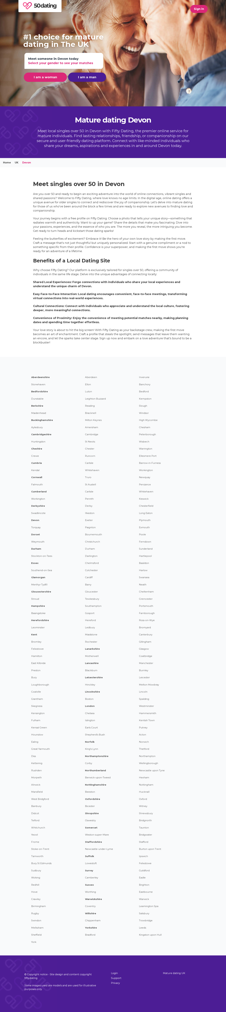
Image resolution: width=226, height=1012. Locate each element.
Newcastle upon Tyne (152, 770)
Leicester (144, 677)
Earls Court (91, 727)
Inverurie (144, 377)
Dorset (35, 534)
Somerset (91, 827)
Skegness (36, 706)
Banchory (144, 384)
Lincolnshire (92, 691)
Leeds (142, 927)
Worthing (90, 891)
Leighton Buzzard (95, 398)
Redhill (35, 884)
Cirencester (146, 598)
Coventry (90, 906)
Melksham (37, 927)
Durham (36, 548)
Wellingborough (148, 763)
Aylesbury (37, 427)
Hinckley (90, 684)
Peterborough (147, 434)
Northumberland (95, 770)
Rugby (35, 913)
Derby (88, 505)
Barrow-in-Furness (150, 462)
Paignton (90, 527)
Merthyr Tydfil (39, 584)
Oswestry (90, 820)
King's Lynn (91, 748)
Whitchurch (38, 827)
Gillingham (145, 641)
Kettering (36, 763)
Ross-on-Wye (147, 620)
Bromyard (145, 627)
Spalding (144, 698)
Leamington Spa (148, 906)
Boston (89, 698)
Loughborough (40, 684)
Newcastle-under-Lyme (99, 849)
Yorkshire (91, 927)
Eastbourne (146, 891)
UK (16, 162)
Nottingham (146, 784)
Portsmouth (146, 605)
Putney (143, 727)
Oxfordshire (92, 799)
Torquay (36, 527)
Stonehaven (38, 384)
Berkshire (37, 405)
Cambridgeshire (41, 434)
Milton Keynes (93, 420)
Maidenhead (38, 413)
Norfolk (90, 741)
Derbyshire (38, 505)
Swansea (144, 577)
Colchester (91, 570)
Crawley (35, 899)
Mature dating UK (174, 973)
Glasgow (144, 648)
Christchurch (92, 541)
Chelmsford (92, 563)
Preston (35, 670)
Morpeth (36, 777)
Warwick (144, 899)
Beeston (90, 791)
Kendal (35, 470)
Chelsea (89, 713)
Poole (142, 534)
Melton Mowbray (149, 684)
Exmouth (144, 527)
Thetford (144, 748)
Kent (34, 634)
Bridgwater (145, 834)
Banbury (36, 806)
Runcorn (90, 455)
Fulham (35, 720)
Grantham (37, 698)
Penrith (89, 498)
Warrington (145, 448)
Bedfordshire (39, 391)
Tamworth (37, 856)
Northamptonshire (96, 756)
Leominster (38, 627)
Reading (90, 405)
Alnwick (35, 784)
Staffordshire (93, 841)
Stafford (143, 841)
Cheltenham (146, 591)
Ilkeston (89, 513)
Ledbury (90, 627)
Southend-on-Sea (41, 570)
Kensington (38, 713)
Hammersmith (147, 713)
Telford (35, 820)
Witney (143, 806)
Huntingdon (38, 441)
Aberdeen (91, 377)
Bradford (90, 934)
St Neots (90, 441)
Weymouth (37, 541)
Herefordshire (40, 620)
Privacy (115, 983)
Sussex (89, 884)
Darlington (91, 556)
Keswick (144, 498)
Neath (142, 584)
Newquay (144, 477)
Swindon (36, 920)
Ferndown (145, 541)
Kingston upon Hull (150, 934)
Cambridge (91, 434)
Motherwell (92, 656)
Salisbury (144, 913)
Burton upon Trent (150, 849)
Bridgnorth (145, 820)
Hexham (144, 777)
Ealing (34, 741)
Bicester (90, 806)
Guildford (144, 870)
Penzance (145, 484)
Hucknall (144, 791)
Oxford (143, 799)
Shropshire (92, 813)
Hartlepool (145, 556)
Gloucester (91, 591)
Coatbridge (145, 656)
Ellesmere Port (148, 455)
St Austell (90, 484)
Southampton (93, 605)
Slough (143, 405)
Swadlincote (38, 513)
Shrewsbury (146, 813)
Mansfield (37, 791)
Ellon (88, 384)
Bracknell (90, 413)
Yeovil (34, 834)
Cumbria (36, 462)
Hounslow (37, 734)
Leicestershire (94, 677)
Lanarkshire (92, 648)
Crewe (35, 455)
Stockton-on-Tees (41, 556)
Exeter (89, 520)
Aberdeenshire (40, 377)
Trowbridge (146, 920)
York (33, 942)
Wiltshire (90, 913)
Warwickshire (93, 899)
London (90, 706)
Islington (90, 720)
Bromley (36, 641)
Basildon (144, 563)
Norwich (144, 741)
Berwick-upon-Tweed (98, 777)
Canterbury (145, 634)
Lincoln (143, 691)
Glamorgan (38, 577)
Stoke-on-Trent (40, 849)
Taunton (144, 827)
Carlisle (89, 462)
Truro (88, 477)
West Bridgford (40, 799)
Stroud (35, 598)
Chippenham (93, 920)
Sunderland (146, 548)
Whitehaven (92, 470)
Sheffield (36, 934)
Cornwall (36, 477)
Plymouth (145, 520)
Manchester (146, 663)
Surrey (89, 870)
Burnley (143, 670)
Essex (34, 563)
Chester (89, 448)
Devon (35, 520)
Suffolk (89, 856)
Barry (88, 584)
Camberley (91, 877)
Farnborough (147, 613)
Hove (34, 891)
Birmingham (38, 906)
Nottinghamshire (95, 784)
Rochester (91, 641)
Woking (35, 877)
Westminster (146, 706)
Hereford (90, 620)
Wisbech (144, 441)
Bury (34, 677)
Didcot (35, 813)
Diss (33, 756)
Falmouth (37, 484)
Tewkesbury (92, 598)
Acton (142, 734)
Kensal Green (39, 727)
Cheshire (36, 448)
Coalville (36, 691)
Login (114, 973)
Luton (88, 391)
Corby (88, 763)
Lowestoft (91, 863)
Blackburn (91, 670)
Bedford (144, 391)
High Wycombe (148, 420)
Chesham (144, 427)
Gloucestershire (41, 591)
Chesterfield (146, 505)
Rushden (36, 770)
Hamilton (36, 656)
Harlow (143, 570)
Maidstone (91, 634)
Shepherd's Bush (95, 734)
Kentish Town (147, 720)
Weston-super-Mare (97, 834)
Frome (35, 841)
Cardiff (89, 577)
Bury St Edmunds (41, 863)
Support (116, 978)
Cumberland (39, 491)
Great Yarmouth (40, 748)
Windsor (144, 413)
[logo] (40, 8)
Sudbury (36, 870)
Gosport (89, 613)
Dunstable (37, 398)
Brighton (144, 884)
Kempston (145, 398)
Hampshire (38, 605)
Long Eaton (146, 513)
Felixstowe (37, 648)
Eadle (142, 877)
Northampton (147, 756)
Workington (146, 470)
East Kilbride (38, 663)
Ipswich (143, 856)
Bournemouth (93, 534)
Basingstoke (38, 613)
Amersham (91, 427)
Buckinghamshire (42, 420)
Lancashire (92, 663)
